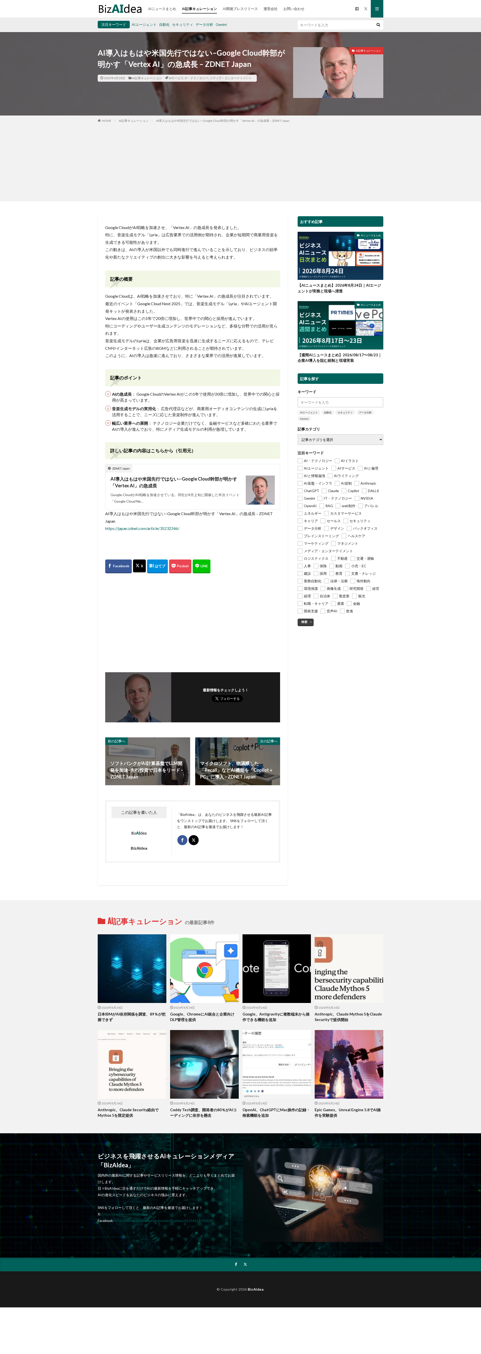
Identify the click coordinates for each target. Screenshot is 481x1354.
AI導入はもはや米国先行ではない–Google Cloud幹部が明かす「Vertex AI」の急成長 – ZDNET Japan (223, 121)
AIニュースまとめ (162, 9)
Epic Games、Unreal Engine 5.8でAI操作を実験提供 (348, 1112)
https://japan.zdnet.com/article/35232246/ (142, 528)
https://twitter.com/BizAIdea (124, 1214)
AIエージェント (144, 24)
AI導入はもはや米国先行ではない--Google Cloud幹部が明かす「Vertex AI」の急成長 (173, 482)
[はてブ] (157, 566)
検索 (304, 622)
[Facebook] (118, 566)
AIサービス (176, 78)
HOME (106, 121)
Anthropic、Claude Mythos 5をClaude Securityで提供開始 (348, 1017)
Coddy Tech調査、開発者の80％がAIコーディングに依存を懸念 (203, 1112)
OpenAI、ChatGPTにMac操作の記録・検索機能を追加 (276, 1112)
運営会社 (271, 9)
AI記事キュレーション (199, 9)
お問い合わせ (293, 9)
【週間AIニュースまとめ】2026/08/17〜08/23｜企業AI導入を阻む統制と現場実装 (340, 358)
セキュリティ (182, 24)
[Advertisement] (240, 161)
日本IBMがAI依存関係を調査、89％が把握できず (132, 1017)
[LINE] (201, 566)
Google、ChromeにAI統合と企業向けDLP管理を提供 (202, 1017)
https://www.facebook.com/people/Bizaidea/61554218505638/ (164, 1220)
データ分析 (204, 24)
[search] (378, 25)
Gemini (221, 24)
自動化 (164, 24)
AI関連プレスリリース (240, 9)
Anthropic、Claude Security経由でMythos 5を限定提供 (128, 1112)
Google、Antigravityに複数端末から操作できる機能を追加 (276, 1017)
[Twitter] (139, 566)
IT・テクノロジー (196, 78)
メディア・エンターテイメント (231, 78)
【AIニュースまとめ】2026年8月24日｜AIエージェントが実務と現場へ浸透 (339, 288)
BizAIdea (256, 1289)
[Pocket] (180, 566)
